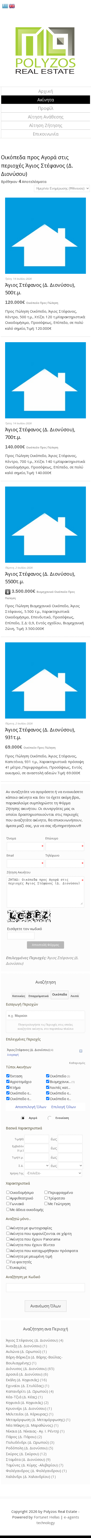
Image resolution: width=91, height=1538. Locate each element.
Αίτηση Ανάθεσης (46, 117)
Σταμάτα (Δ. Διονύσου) (25, 1459)
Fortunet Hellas (47, 1517)
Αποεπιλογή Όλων (30, 1106)
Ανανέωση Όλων (45, 1306)
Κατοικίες (18, 996)
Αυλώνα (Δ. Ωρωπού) (23, 1351)
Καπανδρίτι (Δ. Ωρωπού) (27, 1391)
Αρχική (45, 91)
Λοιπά (75, 996)
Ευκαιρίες (18, 1267)
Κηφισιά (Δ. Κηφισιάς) (24, 1402)
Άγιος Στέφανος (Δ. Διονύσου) (30, 1050)
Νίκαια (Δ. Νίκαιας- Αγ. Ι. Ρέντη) (32, 1431)
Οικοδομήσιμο (22, 1192)
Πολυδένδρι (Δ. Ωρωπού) (27, 1442)
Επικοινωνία (45, 134)
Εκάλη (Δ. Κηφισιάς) (22, 1379)
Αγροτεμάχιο (21, 1081)
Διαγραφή (13, 1054)
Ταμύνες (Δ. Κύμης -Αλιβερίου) (32, 1465)
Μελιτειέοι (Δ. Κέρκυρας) (27, 1413)
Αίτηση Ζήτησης (45, 125)
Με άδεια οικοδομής (27, 1209)
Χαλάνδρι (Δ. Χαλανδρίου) (28, 1476)
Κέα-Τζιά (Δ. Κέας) (21, 1396)
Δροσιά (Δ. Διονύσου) (24, 1374)
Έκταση (16, 1075)
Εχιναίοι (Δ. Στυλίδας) (25, 1385)
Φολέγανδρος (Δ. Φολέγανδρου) (33, 1470)
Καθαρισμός (77, 1063)
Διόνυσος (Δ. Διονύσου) (26, 1368)
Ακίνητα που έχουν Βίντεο (32, 1244)
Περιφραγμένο (60, 1192)
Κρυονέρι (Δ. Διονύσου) (26, 1408)
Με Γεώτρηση (59, 1203)
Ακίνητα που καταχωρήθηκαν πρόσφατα (44, 1250)
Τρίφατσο (56, 1198)
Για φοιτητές (21, 1261)
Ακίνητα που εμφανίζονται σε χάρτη (41, 1233)
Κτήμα (15, 1087)
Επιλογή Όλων (63, 1106)
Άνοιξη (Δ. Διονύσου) (23, 1345)
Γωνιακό (17, 1203)
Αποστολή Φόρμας (45, 945)
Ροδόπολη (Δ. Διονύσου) (27, 1447)
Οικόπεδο (60, 1075)
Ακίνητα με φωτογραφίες (31, 1227)
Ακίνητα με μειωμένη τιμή (31, 1256)
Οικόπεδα (59, 994)
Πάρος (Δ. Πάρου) (21, 1436)
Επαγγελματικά (39, 996)
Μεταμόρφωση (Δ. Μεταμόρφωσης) (35, 1419)
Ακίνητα (45, 100)
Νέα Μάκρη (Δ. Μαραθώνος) (29, 1425)
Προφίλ (45, 108)
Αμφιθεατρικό (21, 1198)
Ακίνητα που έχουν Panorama (35, 1239)
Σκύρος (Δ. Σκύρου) (22, 1453)
